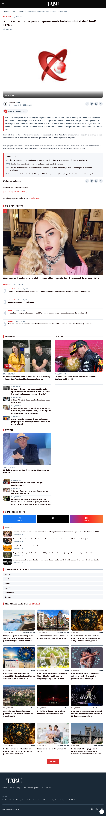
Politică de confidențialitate (31, 788)
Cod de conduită (46, 788)
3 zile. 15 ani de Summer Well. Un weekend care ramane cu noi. (51, 712)
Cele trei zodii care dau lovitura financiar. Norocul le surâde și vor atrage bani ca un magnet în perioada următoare (51, 168)
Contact (4, 788)
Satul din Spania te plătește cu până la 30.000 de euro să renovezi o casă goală (18, 713)
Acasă (7, 11)
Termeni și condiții (15, 788)
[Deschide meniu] (3, 4)
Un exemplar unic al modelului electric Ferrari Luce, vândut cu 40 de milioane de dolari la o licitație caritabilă (50, 324)
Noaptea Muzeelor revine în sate (21, 302)
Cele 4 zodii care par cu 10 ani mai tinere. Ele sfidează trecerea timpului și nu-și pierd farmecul (52, 676)
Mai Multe (53, 762)
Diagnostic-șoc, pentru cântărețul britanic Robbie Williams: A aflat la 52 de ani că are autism (86, 713)
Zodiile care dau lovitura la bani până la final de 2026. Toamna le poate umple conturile (17, 751)
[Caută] (103, 3)
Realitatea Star (31, 800)
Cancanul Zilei (42, 800)
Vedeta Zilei (72, 800)
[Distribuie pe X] (101, 104)
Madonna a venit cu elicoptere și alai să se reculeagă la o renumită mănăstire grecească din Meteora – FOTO (51, 278)
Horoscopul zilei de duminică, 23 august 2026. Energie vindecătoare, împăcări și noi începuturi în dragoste (52, 174)
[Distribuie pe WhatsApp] (96, 104)
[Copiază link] (87, 104)
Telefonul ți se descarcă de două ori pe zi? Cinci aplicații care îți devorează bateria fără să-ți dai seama (49, 291)
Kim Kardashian (20, 192)
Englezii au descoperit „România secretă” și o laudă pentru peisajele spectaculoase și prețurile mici (47, 313)
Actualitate (7, 284)
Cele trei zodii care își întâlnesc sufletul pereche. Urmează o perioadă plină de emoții (85, 676)
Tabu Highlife (52, 800)
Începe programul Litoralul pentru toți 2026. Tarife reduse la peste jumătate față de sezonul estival (49, 160)
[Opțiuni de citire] (101, 811)
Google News (34, 198)
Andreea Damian (29, 632)
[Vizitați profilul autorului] (5, 104)
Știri (14, 11)
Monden (10, 311)
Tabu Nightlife (63, 800)
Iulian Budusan (97, 708)
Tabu (18, 102)
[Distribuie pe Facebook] (92, 104)
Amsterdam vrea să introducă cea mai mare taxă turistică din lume (37, 164)
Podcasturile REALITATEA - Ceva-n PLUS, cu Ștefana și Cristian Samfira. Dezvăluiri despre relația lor (26, 377)
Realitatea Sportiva (19, 800)
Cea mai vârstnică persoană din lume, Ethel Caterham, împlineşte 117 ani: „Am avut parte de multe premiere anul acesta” (31, 410)
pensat (7, 192)
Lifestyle (21, 11)
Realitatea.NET (6, 800)
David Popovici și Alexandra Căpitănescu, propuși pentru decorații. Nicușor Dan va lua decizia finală (30, 421)
